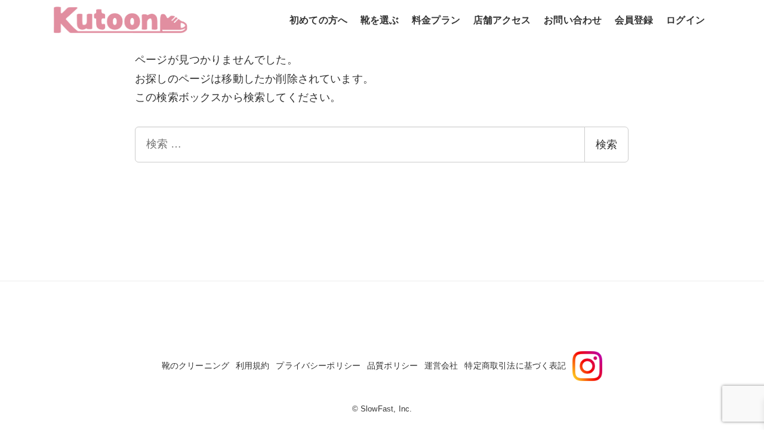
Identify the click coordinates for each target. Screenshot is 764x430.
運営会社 (441, 365)
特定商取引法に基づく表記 (515, 365)
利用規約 (253, 365)
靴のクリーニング (195, 365)
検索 (606, 144)
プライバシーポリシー (318, 365)
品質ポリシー (392, 365)
